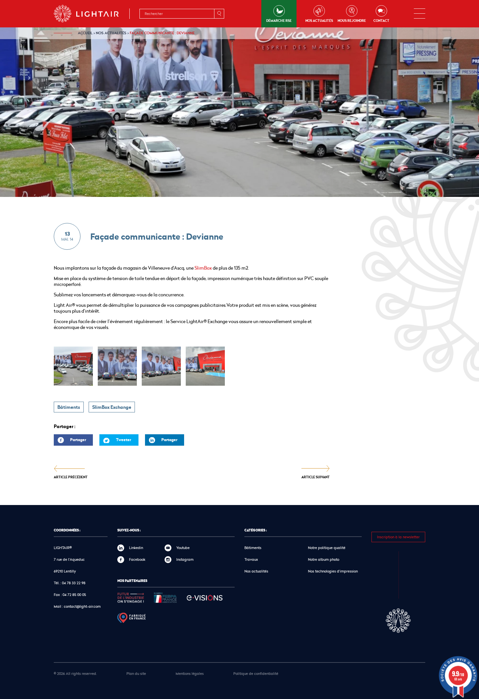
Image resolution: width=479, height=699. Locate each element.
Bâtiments (68, 407)
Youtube (183, 547)
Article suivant (315, 477)
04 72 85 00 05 (74, 594)
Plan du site (136, 673)
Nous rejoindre (352, 20)
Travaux (251, 559)
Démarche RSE (279, 20)
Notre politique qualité (326, 547)
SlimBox (203, 268)
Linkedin (136, 547)
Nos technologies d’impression (333, 571)
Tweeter (123, 439)
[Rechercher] (219, 13)
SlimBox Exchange (111, 407)
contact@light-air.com (82, 606)
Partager (70, 441)
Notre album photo (323, 559)
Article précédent (71, 477)
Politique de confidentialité (255, 673)
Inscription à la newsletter (398, 536)
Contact (381, 20)
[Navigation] (419, 14)
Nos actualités (319, 20)
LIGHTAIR (92, 13)
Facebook (137, 559)
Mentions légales (190, 673)
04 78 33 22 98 (73, 582)
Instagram (185, 559)
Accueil (85, 33)
